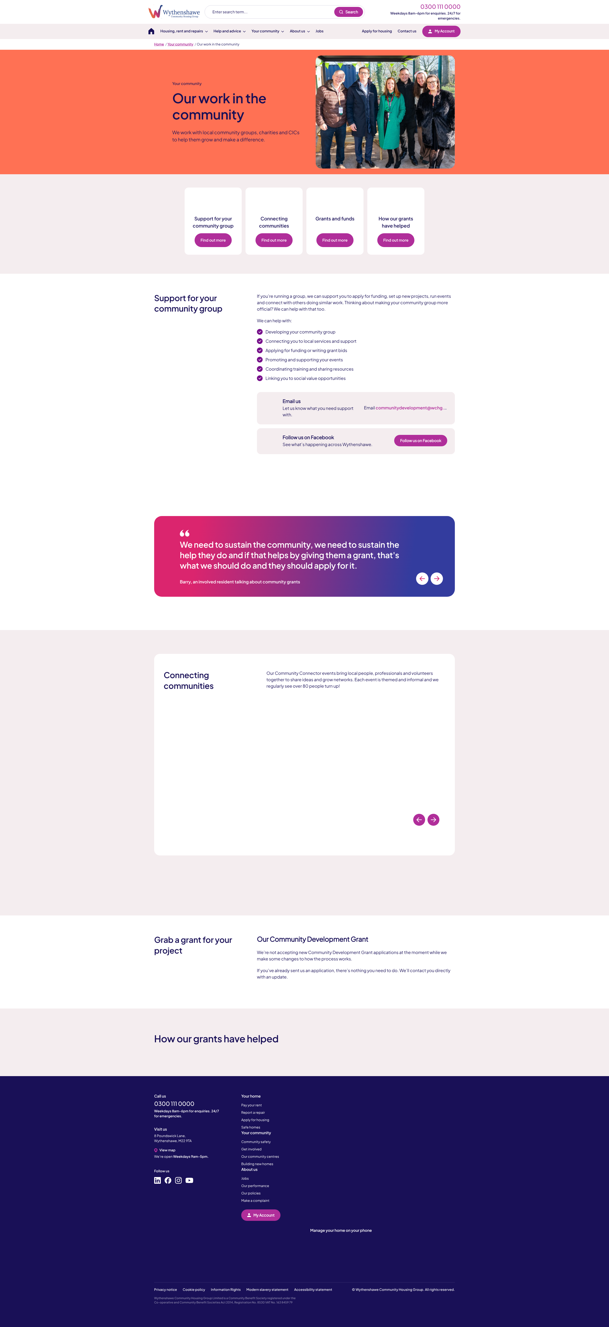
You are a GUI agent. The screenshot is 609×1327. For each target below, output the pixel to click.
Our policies (250, 1193)
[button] (40, 1304)
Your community (180, 44)
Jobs (320, 31)
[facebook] (168, 1180)
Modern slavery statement (267, 1289)
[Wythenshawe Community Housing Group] (176, 12)
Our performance (255, 1186)
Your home (251, 1095)
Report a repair (253, 1112)
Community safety (256, 1142)
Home (159, 44)
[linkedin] (157, 1180)
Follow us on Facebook (420, 440)
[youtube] (189, 1180)
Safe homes (250, 1127)
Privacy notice (165, 1289)
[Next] (437, 578)
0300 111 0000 (440, 6)
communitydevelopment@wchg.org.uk (416, 407)
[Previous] (422, 578)
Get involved (251, 1149)
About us (249, 1169)
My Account (445, 31)
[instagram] (178, 1180)
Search (351, 11)
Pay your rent (251, 1105)
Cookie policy (194, 1289)
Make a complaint (255, 1200)
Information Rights (226, 1289)
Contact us (407, 31)
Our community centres (260, 1156)
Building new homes (257, 1164)
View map (167, 1150)
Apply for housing (377, 31)
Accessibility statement (313, 1289)
